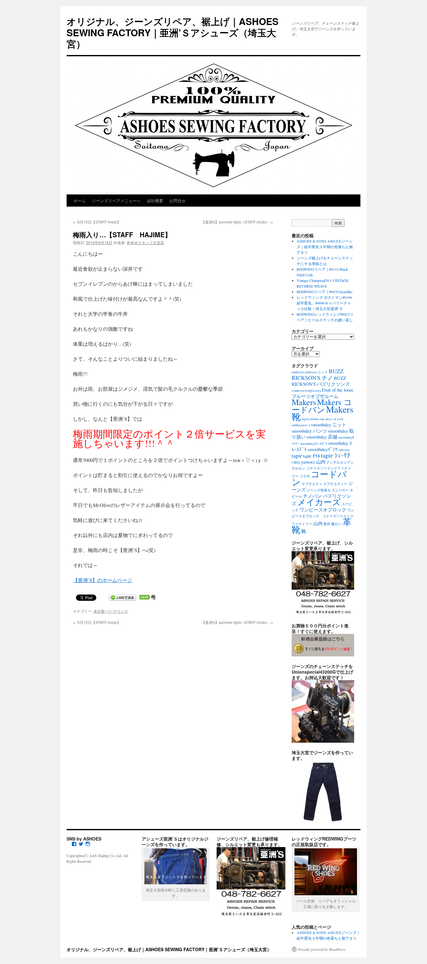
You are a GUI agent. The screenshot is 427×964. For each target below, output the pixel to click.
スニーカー (340, 490)
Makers (304, 401)
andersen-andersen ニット (310, 372)
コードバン (319, 478)
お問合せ (177, 200)
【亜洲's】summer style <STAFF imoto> (237, 221)
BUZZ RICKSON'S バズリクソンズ (321, 381)
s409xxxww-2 (301, 425)
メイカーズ (319, 502)
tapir (297, 455)
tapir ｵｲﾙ (311, 456)
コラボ (304, 476)
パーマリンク (117, 611)
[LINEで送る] (122, 597)
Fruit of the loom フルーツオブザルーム (322, 393)
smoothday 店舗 (322, 437)
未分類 (99, 611)
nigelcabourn (310, 419)
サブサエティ (312, 484)
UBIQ (296, 462)
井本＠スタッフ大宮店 (145, 242)
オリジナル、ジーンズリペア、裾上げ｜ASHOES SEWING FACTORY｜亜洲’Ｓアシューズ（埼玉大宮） (173, 32)
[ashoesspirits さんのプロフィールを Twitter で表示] (80, 843)
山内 (318, 523)
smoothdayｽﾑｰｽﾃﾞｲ (313, 443)
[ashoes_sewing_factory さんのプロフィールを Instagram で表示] (87, 843)
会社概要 (155, 200)
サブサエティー (335, 484)
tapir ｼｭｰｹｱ (335, 455)
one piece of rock (331, 419)
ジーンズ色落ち (319, 490)
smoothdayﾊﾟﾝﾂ (323, 449)
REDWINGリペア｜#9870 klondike (324, 291)
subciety (344, 450)
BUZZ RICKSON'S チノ (318, 374)
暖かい (336, 524)
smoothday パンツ (309, 431)
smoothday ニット (328, 424)
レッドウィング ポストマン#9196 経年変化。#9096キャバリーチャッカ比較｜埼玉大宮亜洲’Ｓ (324, 303)
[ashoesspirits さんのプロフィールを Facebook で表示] (74, 843)
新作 (327, 524)
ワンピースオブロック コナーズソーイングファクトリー (323, 517)
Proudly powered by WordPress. (322, 949)
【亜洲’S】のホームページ (102, 580)
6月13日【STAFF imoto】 (97, 221)
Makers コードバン (322, 405)
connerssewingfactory (306, 390)
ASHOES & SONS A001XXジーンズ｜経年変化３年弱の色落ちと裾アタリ (325, 246)
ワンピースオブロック (322, 509)
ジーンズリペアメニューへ (116, 200)
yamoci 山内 (313, 462)
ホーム (79, 200)
